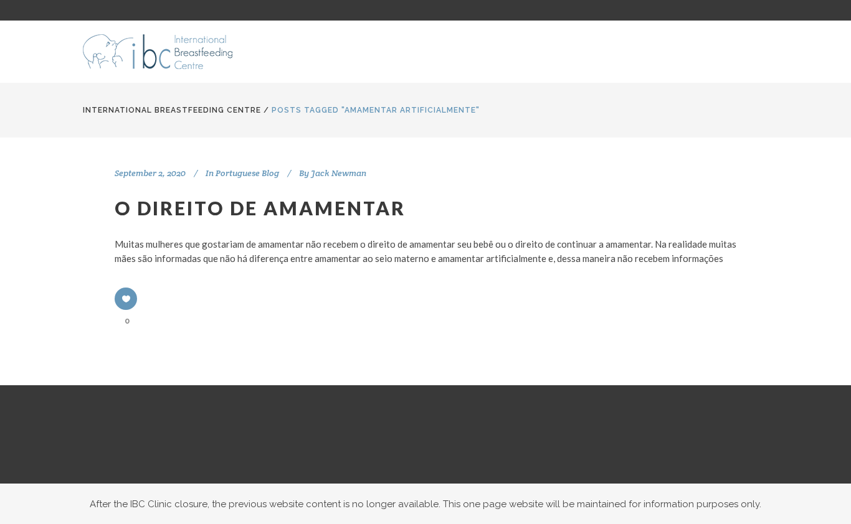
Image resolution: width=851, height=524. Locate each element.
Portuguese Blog (247, 173)
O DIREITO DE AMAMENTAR (260, 208)
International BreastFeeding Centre (172, 110)
